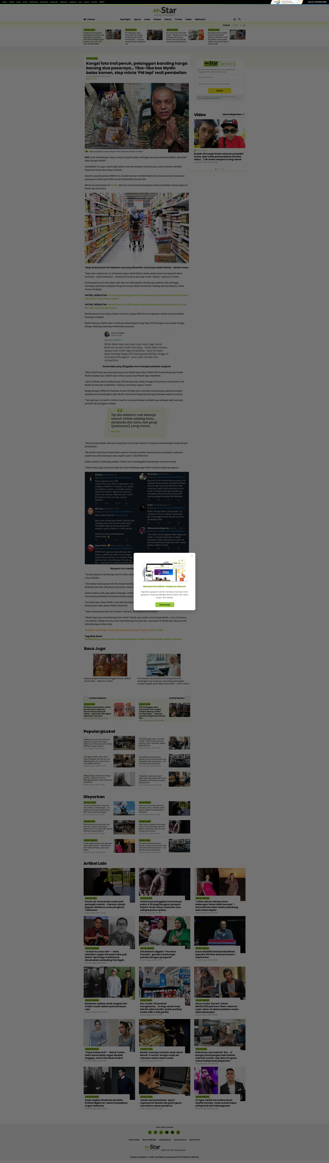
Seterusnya (164, 604)
